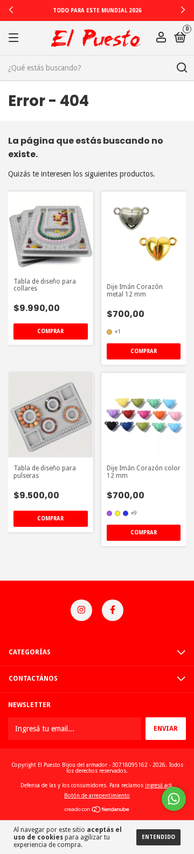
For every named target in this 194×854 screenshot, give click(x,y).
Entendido (158, 837)
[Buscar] (181, 67)
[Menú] (15, 38)
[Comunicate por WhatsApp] (174, 799)
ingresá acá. (159, 785)
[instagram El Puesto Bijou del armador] (81, 610)
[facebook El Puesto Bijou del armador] (112, 610)
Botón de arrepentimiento (97, 796)
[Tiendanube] (97, 810)
